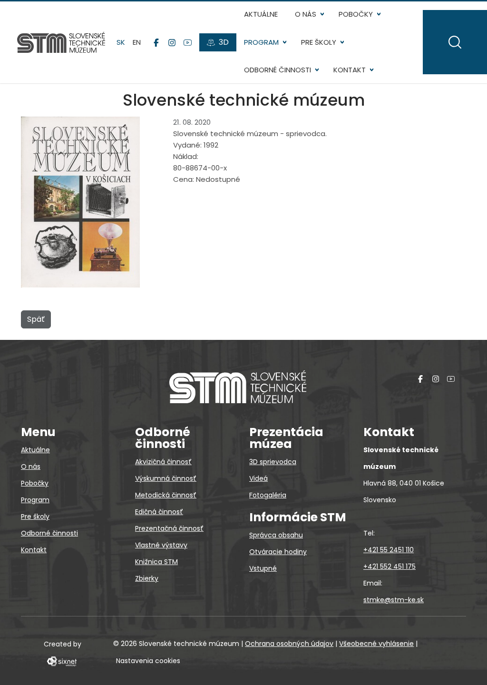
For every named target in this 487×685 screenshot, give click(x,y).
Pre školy (318, 42)
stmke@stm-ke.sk (393, 600)
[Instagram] (172, 42)
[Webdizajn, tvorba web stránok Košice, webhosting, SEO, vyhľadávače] (61, 660)
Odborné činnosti (277, 70)
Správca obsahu (276, 535)
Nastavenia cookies (148, 660)
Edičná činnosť (159, 511)
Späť (36, 319)
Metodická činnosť (165, 495)
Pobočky (356, 14)
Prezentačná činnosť (169, 528)
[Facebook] (156, 42)
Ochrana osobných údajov (289, 643)
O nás (305, 14)
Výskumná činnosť (165, 478)
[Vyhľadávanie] (455, 42)
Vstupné (263, 568)
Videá (258, 478)
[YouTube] (188, 42)
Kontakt (349, 70)
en (137, 42)
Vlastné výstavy (161, 545)
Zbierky (146, 578)
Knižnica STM (156, 561)
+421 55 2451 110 (388, 550)
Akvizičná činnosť (163, 462)
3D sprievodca (272, 462)
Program (261, 42)
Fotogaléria (267, 495)
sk (121, 42)
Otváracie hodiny (278, 551)
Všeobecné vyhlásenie (376, 643)
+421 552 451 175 (389, 566)
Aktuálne (261, 14)
